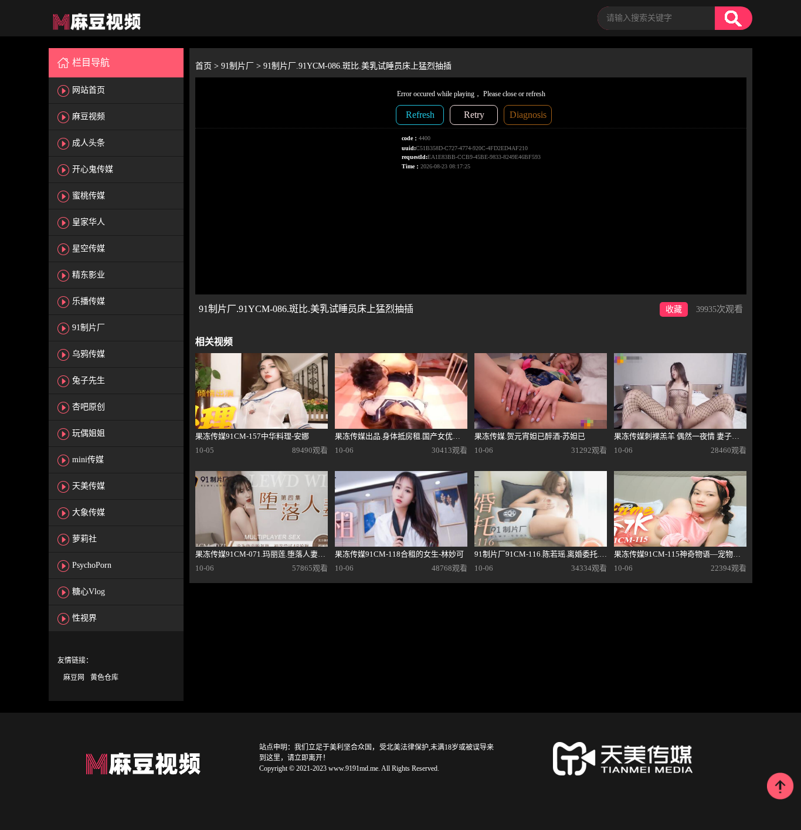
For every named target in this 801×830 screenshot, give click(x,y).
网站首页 (88, 90)
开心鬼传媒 (92, 169)
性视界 (84, 618)
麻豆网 (73, 677)
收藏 (674, 309)
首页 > (208, 66)
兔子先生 (88, 380)
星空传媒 (88, 248)
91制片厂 (88, 327)
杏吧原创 (88, 406)
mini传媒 (88, 459)
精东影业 (88, 274)
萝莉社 (84, 538)
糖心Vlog (88, 591)
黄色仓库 (104, 677)
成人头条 (88, 142)
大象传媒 (88, 512)
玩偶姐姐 (88, 433)
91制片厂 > (242, 66)
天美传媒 (88, 486)
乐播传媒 (88, 301)
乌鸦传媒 (88, 354)
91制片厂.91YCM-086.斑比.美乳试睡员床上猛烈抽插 (357, 66)
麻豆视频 (88, 116)
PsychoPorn (91, 565)
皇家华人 (88, 222)
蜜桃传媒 (88, 195)
